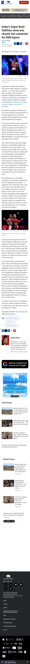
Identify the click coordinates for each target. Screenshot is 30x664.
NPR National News (12, 318)
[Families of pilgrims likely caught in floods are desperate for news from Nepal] (7, 435)
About (5, 600)
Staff (4, 615)
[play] (3, 662)
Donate (24, 2)
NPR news (10, 321)
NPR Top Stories (12, 325)
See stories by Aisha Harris (19, 352)
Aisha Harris (15, 338)
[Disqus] (15, 549)
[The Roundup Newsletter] (15, 385)
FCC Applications (7, 622)
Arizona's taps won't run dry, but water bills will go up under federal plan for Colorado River (20, 468)
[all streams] (28, 662)
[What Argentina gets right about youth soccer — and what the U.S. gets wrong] (7, 423)
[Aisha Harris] (5, 340)
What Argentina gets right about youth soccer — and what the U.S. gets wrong (20, 422)
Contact (5, 604)
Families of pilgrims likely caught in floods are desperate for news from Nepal (21, 500)
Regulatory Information (9, 619)
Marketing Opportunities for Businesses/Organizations (10, 611)
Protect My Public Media (9, 626)
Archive (5, 629)
